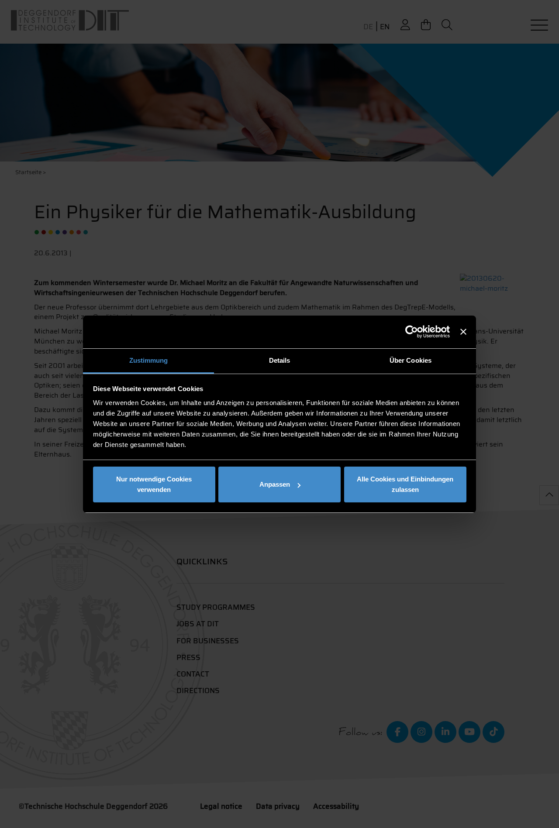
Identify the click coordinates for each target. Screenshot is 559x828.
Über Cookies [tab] (410, 360)
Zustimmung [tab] (148, 360)
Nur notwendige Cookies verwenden (154, 484)
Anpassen (274, 484)
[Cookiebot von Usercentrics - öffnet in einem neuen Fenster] (411, 331)
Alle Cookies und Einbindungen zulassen (405, 484)
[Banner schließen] (463, 332)
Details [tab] (279, 360)
